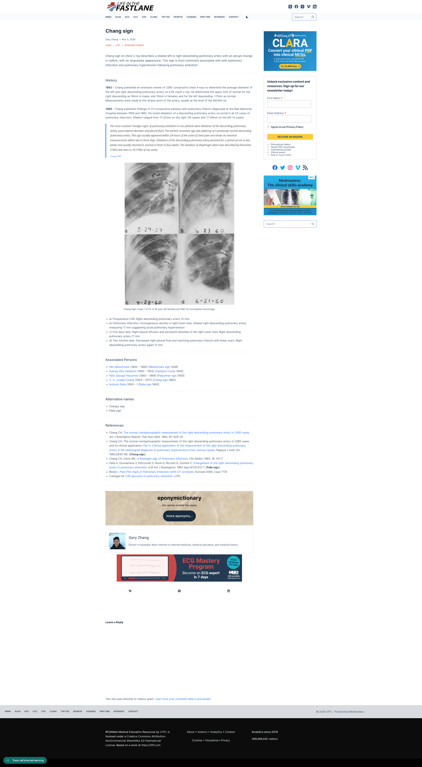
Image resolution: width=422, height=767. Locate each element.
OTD (144, 17)
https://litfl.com (151, 745)
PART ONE (205, 17)
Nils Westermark (119, 366)
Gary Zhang (139, 537)
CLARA (153, 17)
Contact (234, 17)
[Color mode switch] (246, 17)
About (191, 732)
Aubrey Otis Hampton (122, 371)
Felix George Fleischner (123, 375)
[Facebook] (296, 6)
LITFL (163, 732)
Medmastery (356, 711)
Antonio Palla (117, 384)
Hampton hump (165, 371)
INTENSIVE (219, 17)
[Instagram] (302, 6)
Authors (202, 732)
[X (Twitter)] (290, 6)
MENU (108, 17)
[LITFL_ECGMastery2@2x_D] (179, 567)
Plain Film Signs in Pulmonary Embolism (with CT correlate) (157, 471)
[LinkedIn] (228, 591)
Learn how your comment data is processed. (183, 699)
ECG (127, 17)
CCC (135, 17)
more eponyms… (179, 516)
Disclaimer (211, 740)
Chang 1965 (115, 156)
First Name (274, 98)
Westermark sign (159, 366)
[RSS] (314, 6)
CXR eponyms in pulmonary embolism (149, 476)
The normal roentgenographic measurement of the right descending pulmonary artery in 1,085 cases (186, 432)
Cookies (197, 740)
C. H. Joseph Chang (121, 380)
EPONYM (178, 17)
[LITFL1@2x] (290, 195)
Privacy (225, 740)
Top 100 (165, 17)
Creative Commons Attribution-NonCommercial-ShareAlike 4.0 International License (136, 741)
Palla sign (145, 384)
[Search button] (312, 16)
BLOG (118, 17)
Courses (191, 17)
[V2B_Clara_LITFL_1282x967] (290, 50)
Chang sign (161, 380)
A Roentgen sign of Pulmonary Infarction (162, 458)
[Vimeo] (308, 6)
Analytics (216, 732)
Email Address (276, 113)
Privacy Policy (294, 126)
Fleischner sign (167, 375)
